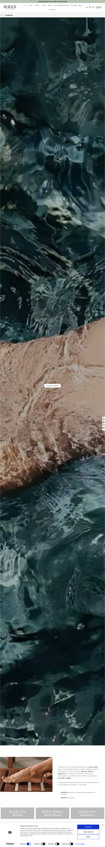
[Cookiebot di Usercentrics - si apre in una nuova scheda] (10, 844)
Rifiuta (88, 837)
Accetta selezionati (88, 832)
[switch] (43, 844)
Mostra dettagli (80, 844)
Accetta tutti (88, 826)
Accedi (99, 7)
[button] (52, 386)
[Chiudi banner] (102, 825)
